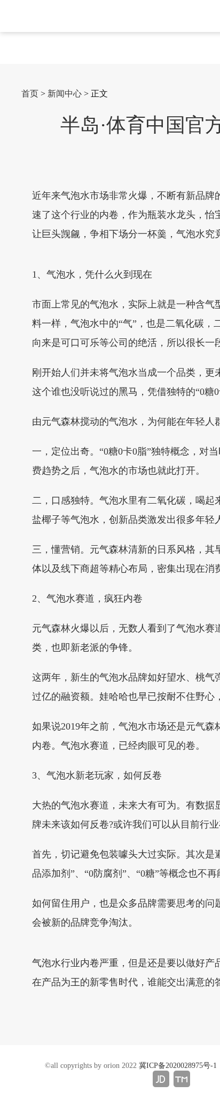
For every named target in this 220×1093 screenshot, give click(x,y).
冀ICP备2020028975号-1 (178, 1066)
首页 (29, 93)
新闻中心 (65, 93)
